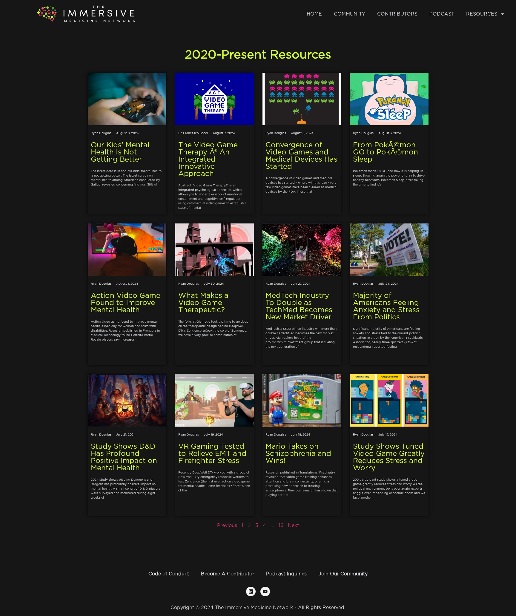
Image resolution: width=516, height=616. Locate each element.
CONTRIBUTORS (397, 14)
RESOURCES (481, 14)
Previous (227, 525)
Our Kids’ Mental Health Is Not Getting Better (120, 152)
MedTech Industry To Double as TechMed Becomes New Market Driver (298, 306)
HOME (314, 14)
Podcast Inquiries (286, 573)
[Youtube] (265, 591)
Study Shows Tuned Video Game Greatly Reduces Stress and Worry (389, 457)
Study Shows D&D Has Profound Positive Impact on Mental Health (124, 457)
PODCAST (441, 14)
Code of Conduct (168, 573)
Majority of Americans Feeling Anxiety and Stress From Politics (386, 306)
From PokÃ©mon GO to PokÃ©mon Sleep (385, 152)
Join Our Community (343, 573)
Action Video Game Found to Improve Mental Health (125, 303)
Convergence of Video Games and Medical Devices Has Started (301, 156)
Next (293, 525)
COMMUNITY (349, 14)
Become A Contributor (227, 573)
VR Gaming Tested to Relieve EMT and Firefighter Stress (212, 454)
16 (281, 525)
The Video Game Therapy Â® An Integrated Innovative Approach (208, 159)
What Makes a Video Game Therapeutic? (203, 303)
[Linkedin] (251, 591)
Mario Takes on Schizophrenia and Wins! (298, 454)
